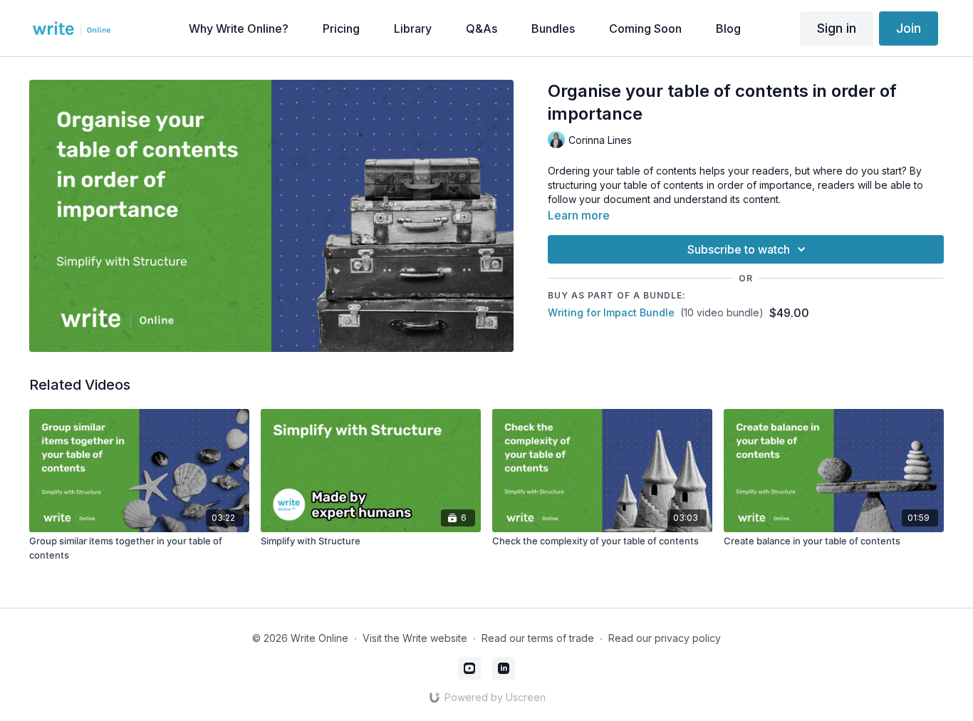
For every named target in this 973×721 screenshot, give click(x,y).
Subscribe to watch (738, 249)
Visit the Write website (415, 638)
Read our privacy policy (664, 638)
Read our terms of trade (538, 638)
